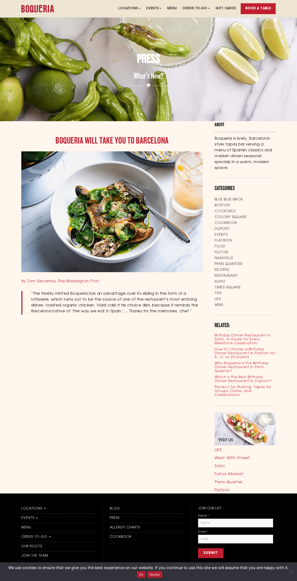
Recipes (222, 270)
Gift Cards (225, 8)
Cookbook (226, 223)
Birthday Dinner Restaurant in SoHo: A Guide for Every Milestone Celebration (242, 339)
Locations (128, 8)
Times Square (228, 287)
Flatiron (223, 240)
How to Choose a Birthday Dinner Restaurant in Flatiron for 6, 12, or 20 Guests (245, 353)
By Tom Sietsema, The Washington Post (60, 281)
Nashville (224, 258)
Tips (218, 293)
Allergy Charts (125, 527)
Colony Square (231, 217)
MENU (172, 8)
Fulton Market (229, 474)
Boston (222, 205)
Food (220, 246)
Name (203, 515)
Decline (155, 574)
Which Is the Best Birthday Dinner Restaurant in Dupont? (243, 379)
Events (152, 8)
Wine (219, 305)
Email (203, 531)
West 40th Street (232, 458)
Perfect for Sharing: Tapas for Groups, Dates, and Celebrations (243, 391)
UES (218, 299)
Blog (115, 508)
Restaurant (226, 276)
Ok (141, 574)
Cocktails (225, 211)
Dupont (222, 229)
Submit (211, 553)
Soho (220, 281)
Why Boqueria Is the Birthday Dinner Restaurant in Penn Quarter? (242, 367)
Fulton (221, 252)
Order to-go (194, 8)
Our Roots (31, 546)
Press (115, 518)
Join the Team (34, 556)
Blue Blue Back (229, 199)
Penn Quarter (229, 264)
